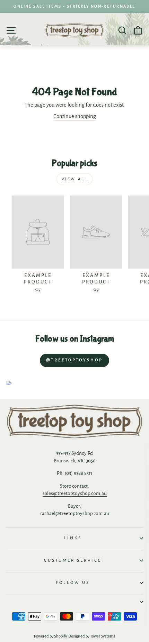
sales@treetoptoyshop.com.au (75, 493)
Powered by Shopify (50, 636)
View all (75, 179)
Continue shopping (74, 116)
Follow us (73, 582)
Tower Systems (102, 636)
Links (73, 537)
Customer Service (73, 560)
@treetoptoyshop (74, 360)
